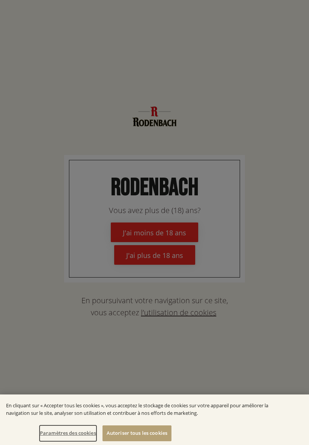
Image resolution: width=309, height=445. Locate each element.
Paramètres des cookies (68, 433)
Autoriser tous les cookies (137, 433)
